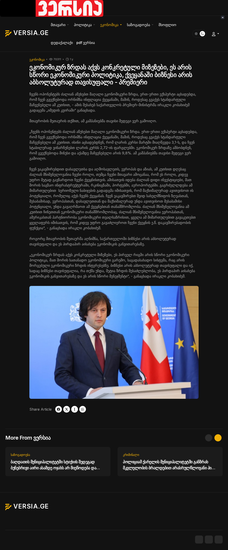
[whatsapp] (82, 409)
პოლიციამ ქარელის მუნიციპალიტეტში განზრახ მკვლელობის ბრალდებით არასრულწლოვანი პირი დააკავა (169, 465)
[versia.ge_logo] (51, 8)
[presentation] (208, 437)
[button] (60, 25)
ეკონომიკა (37, 59)
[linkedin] (219, 540)
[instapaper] (74, 409)
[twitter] (66, 409)
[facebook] (58, 409)
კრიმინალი (131, 455)
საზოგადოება (20, 455)
